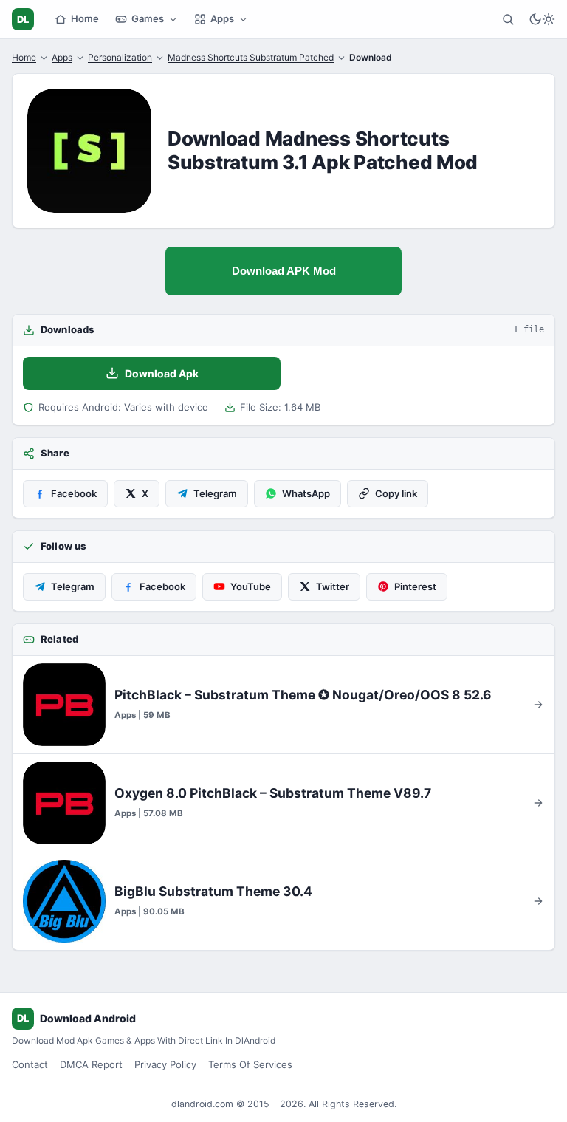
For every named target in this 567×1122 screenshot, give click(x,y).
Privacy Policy (165, 1064)
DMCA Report (91, 1064)
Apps (222, 18)
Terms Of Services (250, 1064)
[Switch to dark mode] (542, 19)
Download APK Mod (284, 270)
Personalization (120, 57)
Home (85, 18)
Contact (30, 1064)
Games (147, 18)
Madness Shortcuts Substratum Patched (251, 57)
